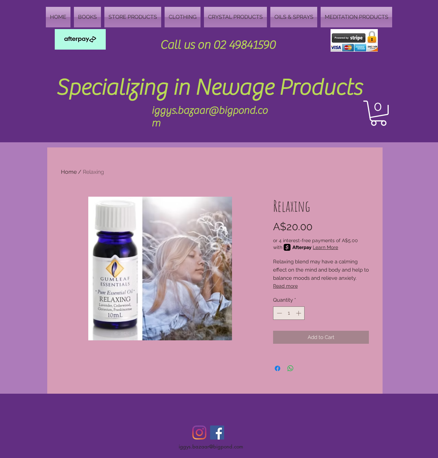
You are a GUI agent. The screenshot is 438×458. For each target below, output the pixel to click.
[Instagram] (199, 433)
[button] (378, 113)
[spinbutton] (289, 313)
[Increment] (299, 313)
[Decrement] (278, 313)
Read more (285, 286)
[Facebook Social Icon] (217, 433)
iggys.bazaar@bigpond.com (211, 446)
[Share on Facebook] (277, 368)
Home (69, 172)
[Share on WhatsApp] (290, 368)
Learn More (325, 247)
